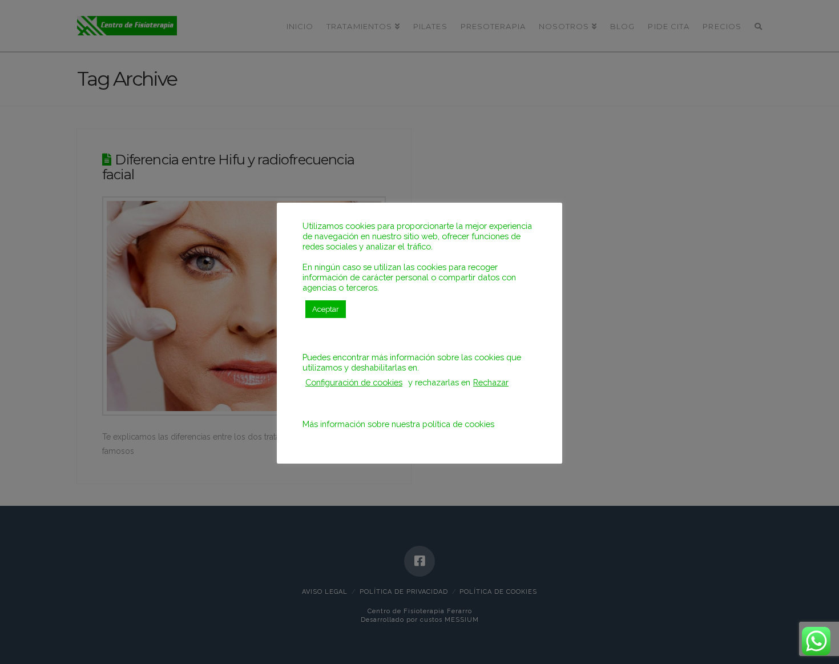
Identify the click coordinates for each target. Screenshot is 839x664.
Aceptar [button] (325, 309)
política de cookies (458, 424)
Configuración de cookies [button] (353, 382)
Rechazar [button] (491, 382)
